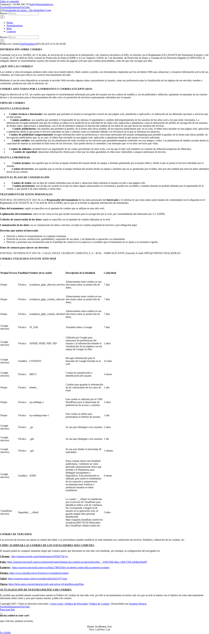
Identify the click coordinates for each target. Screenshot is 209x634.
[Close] (1, 613)
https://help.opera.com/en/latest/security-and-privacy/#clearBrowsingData (46, 584)
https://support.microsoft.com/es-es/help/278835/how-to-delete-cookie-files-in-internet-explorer (60, 567)
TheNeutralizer (27, 43)
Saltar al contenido (9, 1)
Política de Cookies (99, 603)
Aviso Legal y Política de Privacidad (69, 603)
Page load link (7, 609)
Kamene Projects (138, 603)
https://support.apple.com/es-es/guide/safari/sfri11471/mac (37, 578)
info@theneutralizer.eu (41, 4)
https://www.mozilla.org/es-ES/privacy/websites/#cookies (39, 573)
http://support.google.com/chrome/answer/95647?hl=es (39, 556)
